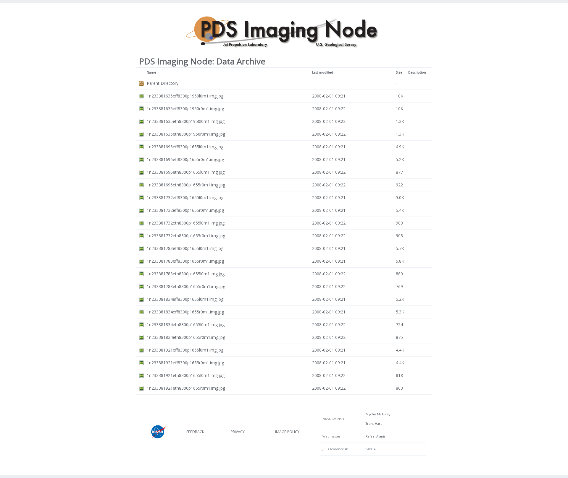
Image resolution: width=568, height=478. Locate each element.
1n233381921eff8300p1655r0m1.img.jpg (185, 362)
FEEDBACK (195, 431)
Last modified (322, 72)
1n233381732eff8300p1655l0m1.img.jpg (185, 197)
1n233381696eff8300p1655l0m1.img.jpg (185, 146)
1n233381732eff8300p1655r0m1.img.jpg (185, 210)
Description (417, 72)
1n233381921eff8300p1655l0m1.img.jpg (185, 350)
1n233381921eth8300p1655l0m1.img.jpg (186, 375)
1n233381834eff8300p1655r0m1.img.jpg (185, 312)
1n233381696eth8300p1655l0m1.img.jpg (186, 172)
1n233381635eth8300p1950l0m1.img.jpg (186, 121)
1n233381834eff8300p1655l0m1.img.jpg (185, 299)
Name (151, 72)
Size (399, 72)
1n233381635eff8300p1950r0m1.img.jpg (185, 108)
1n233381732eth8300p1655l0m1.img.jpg (186, 223)
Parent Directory (162, 83)
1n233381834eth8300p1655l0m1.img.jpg (186, 324)
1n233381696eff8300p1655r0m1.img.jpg (185, 159)
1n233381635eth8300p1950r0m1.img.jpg (186, 134)
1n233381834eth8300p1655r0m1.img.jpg (186, 337)
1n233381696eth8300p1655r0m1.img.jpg (186, 185)
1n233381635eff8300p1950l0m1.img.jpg (185, 96)
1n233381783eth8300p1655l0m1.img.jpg (186, 274)
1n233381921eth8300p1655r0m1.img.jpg (186, 388)
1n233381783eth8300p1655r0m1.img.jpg (186, 286)
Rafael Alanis (374, 436)
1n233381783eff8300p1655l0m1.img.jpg (185, 248)
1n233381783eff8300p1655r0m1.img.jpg (185, 261)
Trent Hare (373, 424)
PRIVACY (238, 431)
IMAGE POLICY (287, 431)
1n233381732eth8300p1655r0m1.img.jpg (186, 235)
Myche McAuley (377, 414)
